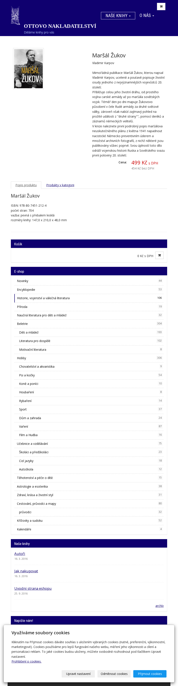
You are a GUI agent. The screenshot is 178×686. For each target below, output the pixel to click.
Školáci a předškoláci (90, 452)
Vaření (90, 426)
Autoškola (90, 469)
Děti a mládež (90, 332)
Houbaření (90, 392)
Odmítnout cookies (114, 674)
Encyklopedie (89, 289)
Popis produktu (26, 185)
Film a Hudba (90, 435)
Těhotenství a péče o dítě (89, 478)
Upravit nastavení (78, 674)
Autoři (19, 553)
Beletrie (89, 324)
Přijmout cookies (150, 674)
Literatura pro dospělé (90, 341)
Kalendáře (89, 529)
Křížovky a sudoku (89, 520)
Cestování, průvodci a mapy (89, 504)
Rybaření (90, 401)
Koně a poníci (90, 384)
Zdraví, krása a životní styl (89, 495)
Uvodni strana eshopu (33, 588)
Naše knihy (117, 15)
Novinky (89, 281)
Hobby (89, 358)
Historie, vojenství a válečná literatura (89, 298)
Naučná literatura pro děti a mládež (89, 315)
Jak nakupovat (26, 570)
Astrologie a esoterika (89, 486)
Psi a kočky (90, 375)
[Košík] (161, 6)
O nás (146, 15)
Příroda (89, 307)
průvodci (90, 512)
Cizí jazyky (90, 461)
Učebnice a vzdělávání (89, 444)
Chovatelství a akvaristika (90, 366)
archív (159, 606)
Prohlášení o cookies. (26, 661)
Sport (90, 409)
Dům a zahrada (90, 418)
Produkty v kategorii (60, 185)
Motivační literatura (90, 349)
